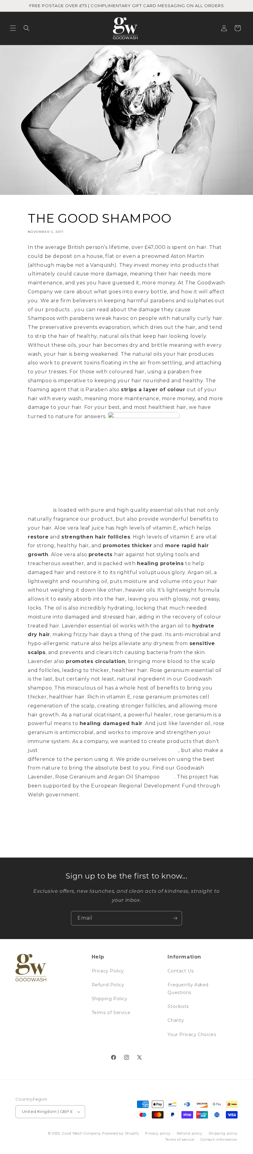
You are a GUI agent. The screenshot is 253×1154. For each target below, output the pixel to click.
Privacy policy (158, 1133)
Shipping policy (223, 1133)
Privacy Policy (108, 971)
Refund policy (189, 1133)
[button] (13, 28)
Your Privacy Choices (192, 1034)
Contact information (219, 1139)
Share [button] (40, 815)
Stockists (178, 1006)
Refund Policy (108, 985)
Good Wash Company (81, 1133)
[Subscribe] (175, 918)
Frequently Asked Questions (188, 988)
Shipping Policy (109, 998)
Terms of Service (111, 1012)
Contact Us (180, 971)
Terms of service (179, 1139)
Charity (176, 1020)
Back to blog (131, 842)
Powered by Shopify (120, 1133)
